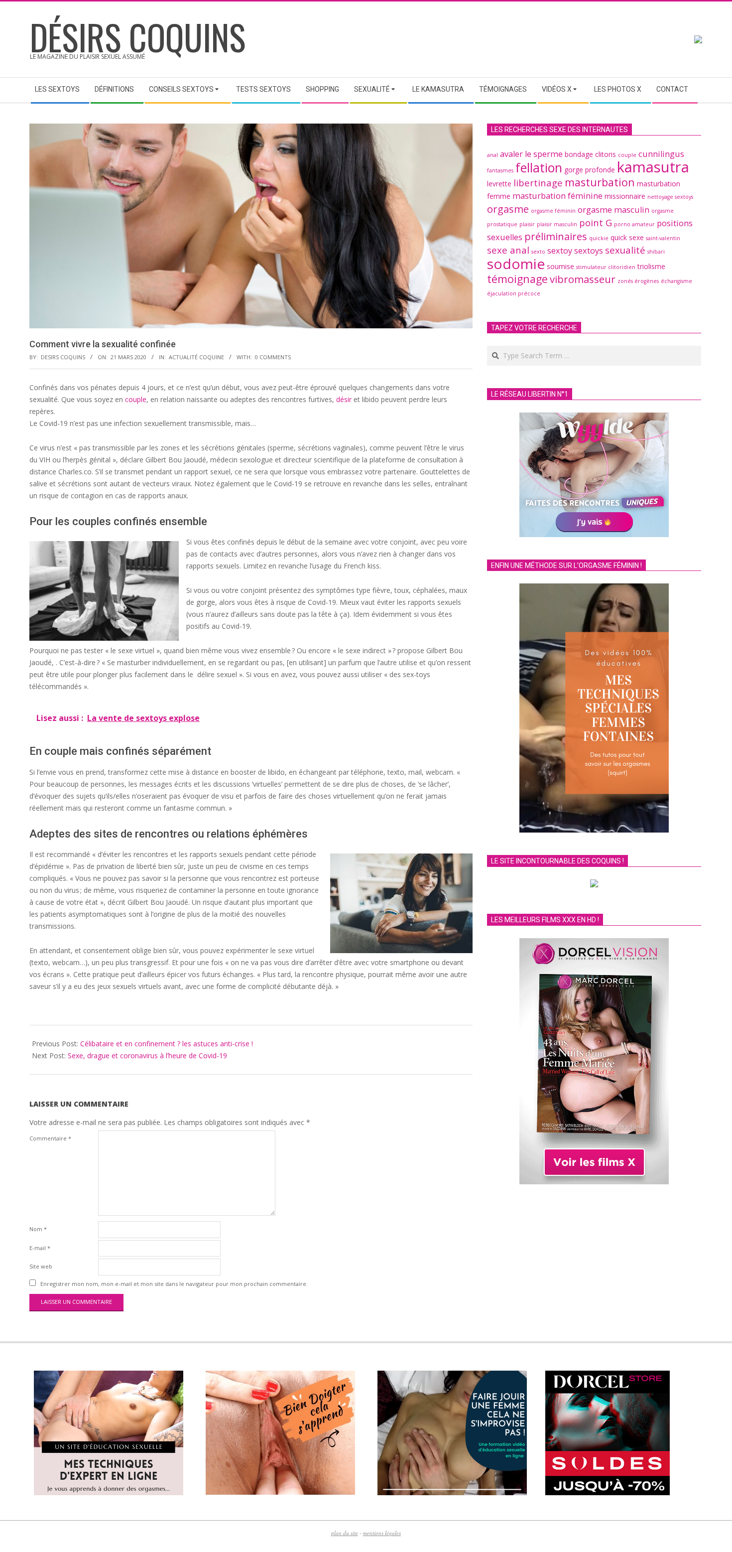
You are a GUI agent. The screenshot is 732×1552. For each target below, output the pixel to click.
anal (492, 154)
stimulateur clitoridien (605, 267)
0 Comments (273, 357)
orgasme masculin (613, 209)
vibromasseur (582, 279)
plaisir (527, 224)
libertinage (538, 182)
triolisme (651, 266)
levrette (499, 183)
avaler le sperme (531, 153)
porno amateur (634, 224)
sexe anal (508, 250)
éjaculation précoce (513, 293)
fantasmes (500, 170)
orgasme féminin (553, 210)
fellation (538, 167)
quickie (599, 238)
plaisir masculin (557, 224)
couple (135, 399)
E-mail (39, 1248)
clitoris (605, 154)
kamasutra (653, 167)
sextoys (588, 250)
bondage (579, 154)
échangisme (676, 281)
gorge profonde (589, 169)
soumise (560, 266)
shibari (656, 251)
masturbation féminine (557, 195)
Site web (40, 1266)
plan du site (344, 1533)
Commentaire (50, 1138)
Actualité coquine (196, 357)
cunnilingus (661, 153)
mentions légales (382, 1533)
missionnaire (625, 196)
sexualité (625, 250)
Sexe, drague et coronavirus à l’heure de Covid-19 (147, 1055)
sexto (538, 251)
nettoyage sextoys (670, 196)
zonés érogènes (638, 281)
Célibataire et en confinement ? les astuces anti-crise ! (166, 1043)
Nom (38, 1229)
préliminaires (555, 236)
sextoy (559, 250)
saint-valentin (663, 238)
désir (344, 399)
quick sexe (627, 237)
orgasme (508, 209)
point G (595, 222)
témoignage (517, 279)
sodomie (516, 263)
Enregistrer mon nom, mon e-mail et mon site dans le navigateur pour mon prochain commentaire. (174, 1283)
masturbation (600, 182)
